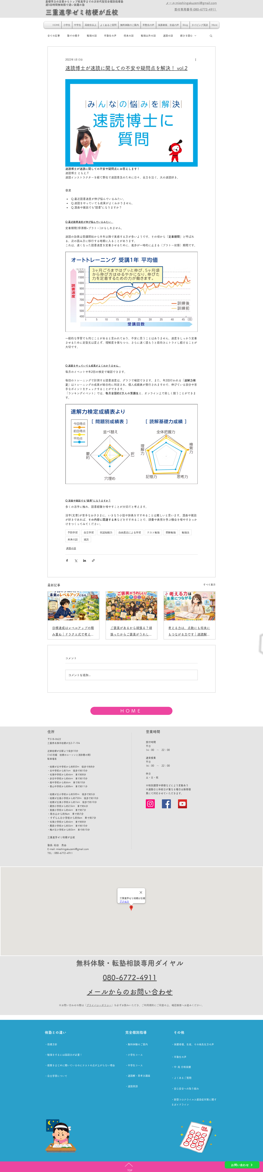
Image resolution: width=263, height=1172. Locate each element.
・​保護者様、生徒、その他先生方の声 (192, 1044)
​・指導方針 (51, 1044)
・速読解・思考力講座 (137, 1075)
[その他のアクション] (195, 59)
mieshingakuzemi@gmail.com (72, 849)
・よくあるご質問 (181, 1078)
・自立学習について (56, 1076)
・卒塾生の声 (178, 1057)
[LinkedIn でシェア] (84, 560)
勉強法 (185, 532)
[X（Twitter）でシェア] (75, 560)
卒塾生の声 (110, 35)
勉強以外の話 (148, 35)
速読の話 (168, 35)
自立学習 (89, 532)
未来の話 (73, 539)
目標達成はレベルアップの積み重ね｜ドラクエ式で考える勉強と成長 (73, 632)
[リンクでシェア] (93, 560)
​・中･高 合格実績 (181, 1067)
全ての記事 (53, 35)
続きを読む (186, 35)
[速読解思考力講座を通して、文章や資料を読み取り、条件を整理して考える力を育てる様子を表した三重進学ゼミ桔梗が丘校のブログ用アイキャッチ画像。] (189, 606)
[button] (211, 35)
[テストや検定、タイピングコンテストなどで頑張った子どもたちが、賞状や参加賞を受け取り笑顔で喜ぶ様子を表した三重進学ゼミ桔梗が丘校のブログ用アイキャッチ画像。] (131, 606)
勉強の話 (92, 35)
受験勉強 (171, 532)
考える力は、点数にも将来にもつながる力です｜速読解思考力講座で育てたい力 (189, 632)
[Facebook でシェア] (67, 560)
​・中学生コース (134, 1065)
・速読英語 (131, 1086)
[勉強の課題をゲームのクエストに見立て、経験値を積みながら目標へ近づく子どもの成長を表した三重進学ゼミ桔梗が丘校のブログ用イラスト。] (73, 606)
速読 (86, 539)
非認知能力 (106, 532)
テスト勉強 (153, 532)
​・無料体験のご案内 (136, 1044)
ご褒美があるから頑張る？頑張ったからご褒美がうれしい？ (131, 632)
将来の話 (129, 35)
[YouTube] (182, 803)
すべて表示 (209, 584)
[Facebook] (166, 803)
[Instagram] (150, 803)
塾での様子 (73, 35)
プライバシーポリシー (98, 1005)
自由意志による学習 (129, 532)
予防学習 (73, 532)
